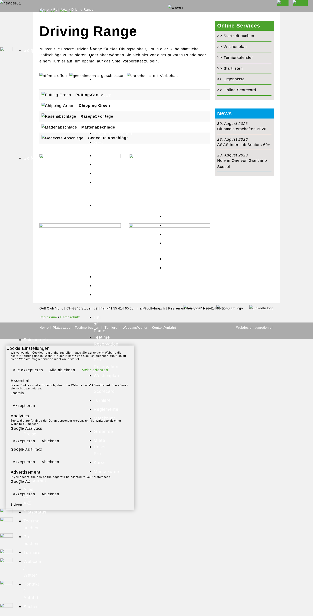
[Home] (55, 11)
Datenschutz (70, 317)
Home (44, 327)
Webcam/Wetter (136, 327)
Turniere (111, 327)
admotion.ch (264, 327)
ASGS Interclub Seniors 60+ (243, 145)
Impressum (48, 317)
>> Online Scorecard (236, 90)
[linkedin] (258, 308)
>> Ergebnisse (231, 79)
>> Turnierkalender (235, 57)
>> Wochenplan (232, 47)
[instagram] (226, 308)
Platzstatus (62, 327)
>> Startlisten (230, 68)
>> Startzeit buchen (235, 36)
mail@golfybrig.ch (151, 308)
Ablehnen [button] (50, 441)
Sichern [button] (16, 504)
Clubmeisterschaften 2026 (241, 129)
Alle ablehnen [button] (62, 370)
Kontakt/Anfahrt (164, 327)
